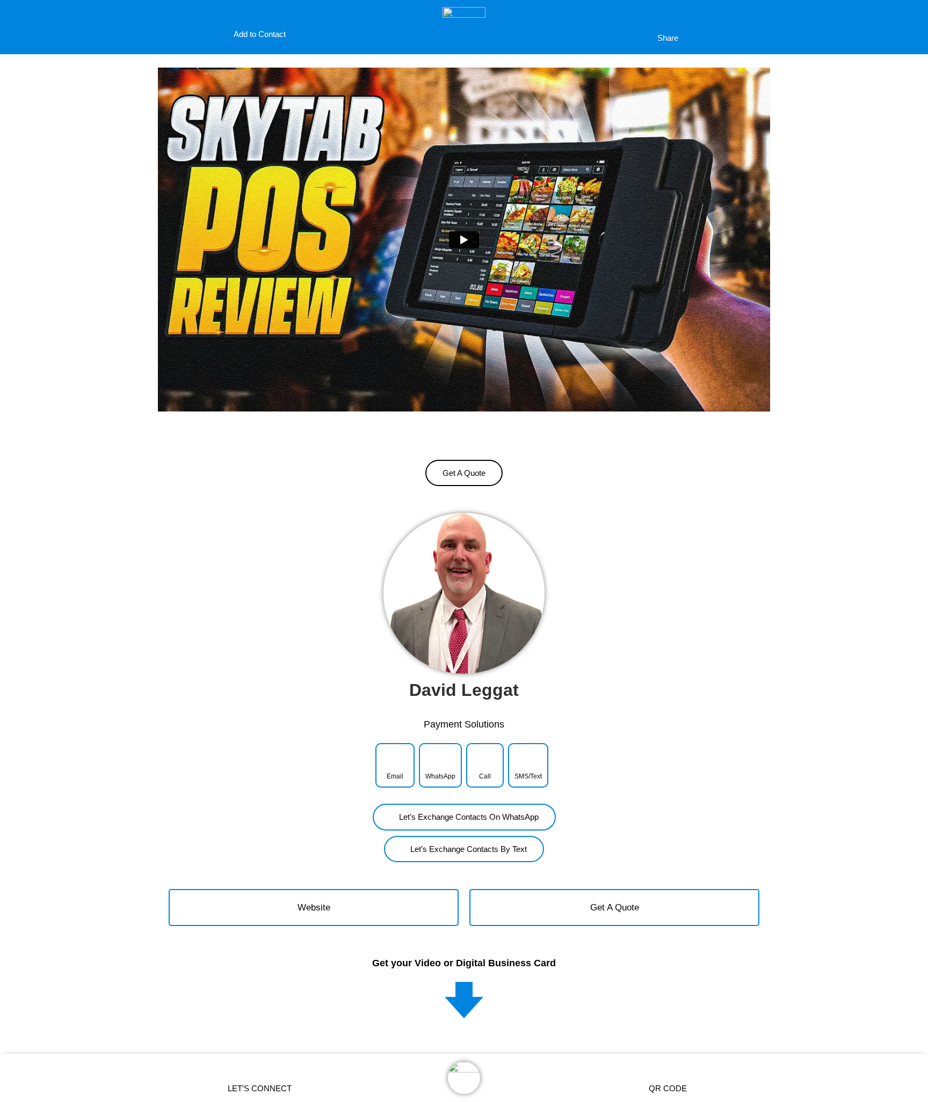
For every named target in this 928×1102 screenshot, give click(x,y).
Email (395, 776)
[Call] (485, 758)
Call (485, 776)
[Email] (395, 758)
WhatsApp (440, 776)
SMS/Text (528, 776)
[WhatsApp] (440, 758)
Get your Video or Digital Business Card (464, 963)
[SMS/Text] (528, 758)
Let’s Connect (260, 1088)
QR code (668, 1088)
